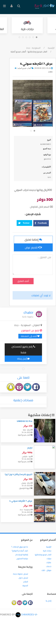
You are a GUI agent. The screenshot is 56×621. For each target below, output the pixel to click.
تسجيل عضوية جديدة (20, 574)
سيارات (49, 558)
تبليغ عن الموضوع (30, 330)
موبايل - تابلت (46, 570)
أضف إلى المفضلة (29, 336)
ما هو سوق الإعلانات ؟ (19, 547)
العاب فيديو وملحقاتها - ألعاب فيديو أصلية (29, 51)
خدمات (48, 566)
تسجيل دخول (23, 578)
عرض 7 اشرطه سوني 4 (20, 501)
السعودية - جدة (33, 48)
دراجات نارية (27, 29)
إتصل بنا (48, 601)
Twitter (26, 223)
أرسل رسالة (22, 359)
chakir (28, 312)
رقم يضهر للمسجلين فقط (22, 349)
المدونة (25, 585)
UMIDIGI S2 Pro (24, 421)
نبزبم (29, 448)
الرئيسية (51, 48)
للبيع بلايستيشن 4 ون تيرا (18, 474)
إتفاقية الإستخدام (22, 554)
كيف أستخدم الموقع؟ (20, 550)
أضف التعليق (23, 281)
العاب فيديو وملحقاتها (43, 554)
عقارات (48, 562)
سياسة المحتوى (22, 558)
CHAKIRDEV (27, 614)
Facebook (42, 223)
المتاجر (25, 581)
